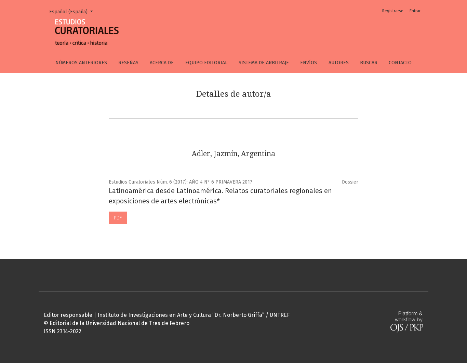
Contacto (400, 63)
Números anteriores (81, 63)
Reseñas (128, 63)
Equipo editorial (206, 63)
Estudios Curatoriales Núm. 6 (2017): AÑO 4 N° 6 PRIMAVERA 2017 (180, 182)
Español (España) (73, 12)
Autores (339, 63)
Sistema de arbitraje (264, 63)
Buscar (368, 63)
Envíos (308, 63)
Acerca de (162, 63)
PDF (118, 218)
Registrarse (392, 11)
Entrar (415, 11)
